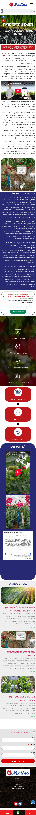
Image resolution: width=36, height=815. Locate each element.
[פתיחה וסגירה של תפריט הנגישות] (33, 802)
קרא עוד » (32, 627)
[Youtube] (3, 20)
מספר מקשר (18, 781)
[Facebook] (3, 17)
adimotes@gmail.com (18, 788)
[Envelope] (7, 812)
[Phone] (30, 812)
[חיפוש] (2, 11)
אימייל (32, 737)
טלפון (33, 752)
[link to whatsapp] (18, 812)
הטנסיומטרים (18, 399)
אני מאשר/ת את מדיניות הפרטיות (21, 732)
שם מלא (32, 745)
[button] (31, 4)
